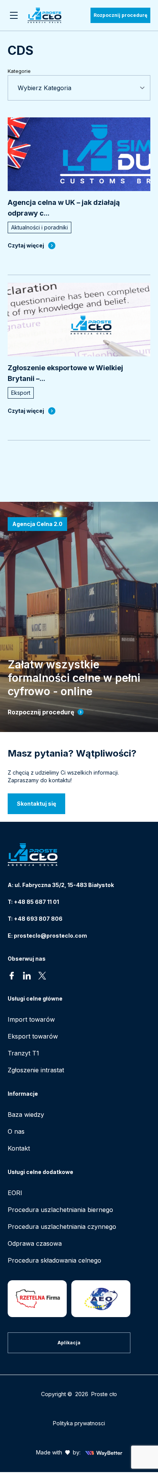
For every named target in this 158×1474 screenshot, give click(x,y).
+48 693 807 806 (38, 918)
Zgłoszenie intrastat (36, 1070)
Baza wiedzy (26, 1114)
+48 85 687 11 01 (36, 902)
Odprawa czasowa (35, 1243)
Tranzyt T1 (23, 1053)
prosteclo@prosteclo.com (50, 935)
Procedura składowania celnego (54, 1260)
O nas (16, 1131)
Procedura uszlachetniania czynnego (62, 1226)
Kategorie (19, 71)
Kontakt (19, 1148)
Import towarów (31, 1019)
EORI (15, 1193)
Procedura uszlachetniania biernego (60, 1209)
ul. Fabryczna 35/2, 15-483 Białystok (64, 885)
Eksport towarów (33, 1036)
